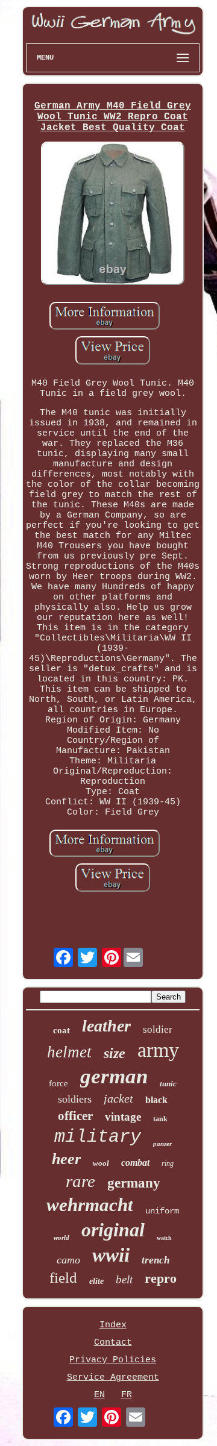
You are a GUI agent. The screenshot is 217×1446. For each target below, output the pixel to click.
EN (99, 1395)
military (97, 1137)
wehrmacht (89, 1204)
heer (66, 1159)
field (63, 1277)
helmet (69, 1052)
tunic (168, 1083)
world (61, 1237)
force (58, 1083)
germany (133, 1183)
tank (160, 1119)
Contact (113, 1343)
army (158, 1050)
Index (113, 1325)
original (113, 1230)
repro (161, 1278)
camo (68, 1260)
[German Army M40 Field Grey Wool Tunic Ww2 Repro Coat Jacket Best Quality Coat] (112, 215)
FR (126, 1395)
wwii (111, 1255)
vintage (123, 1116)
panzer (162, 1143)
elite (96, 1281)
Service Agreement (113, 1377)
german (114, 1076)
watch (164, 1238)
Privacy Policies (112, 1360)
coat (61, 1030)
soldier (157, 1029)
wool (101, 1163)
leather (106, 1025)
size (114, 1053)
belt (124, 1279)
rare (80, 1181)
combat (135, 1162)
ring (168, 1163)
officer (75, 1116)
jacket (118, 1098)
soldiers (75, 1099)
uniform (162, 1211)
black (156, 1100)
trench (155, 1260)
